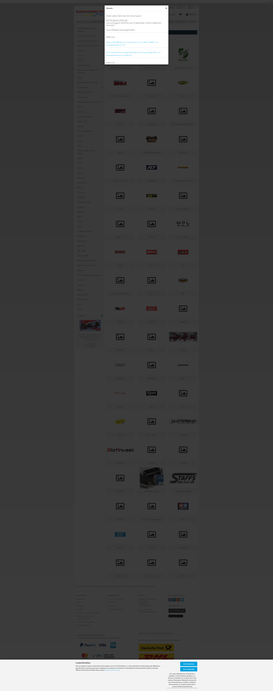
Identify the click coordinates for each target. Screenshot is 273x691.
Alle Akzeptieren (188, 664)
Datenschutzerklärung (112, 670)
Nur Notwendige (188, 669)
